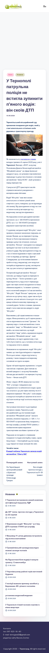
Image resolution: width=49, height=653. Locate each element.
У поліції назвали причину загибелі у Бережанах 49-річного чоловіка (22, 584)
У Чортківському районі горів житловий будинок (23, 572)
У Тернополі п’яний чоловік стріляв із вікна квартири (22, 606)
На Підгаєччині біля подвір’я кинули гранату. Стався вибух (21, 560)
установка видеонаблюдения (18, 595)
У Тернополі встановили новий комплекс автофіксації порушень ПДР (24, 501)
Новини (20, 75)
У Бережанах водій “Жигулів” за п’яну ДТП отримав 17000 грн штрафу (22, 525)
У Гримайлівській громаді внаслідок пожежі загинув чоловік (22, 549)
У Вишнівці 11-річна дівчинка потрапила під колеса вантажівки (23, 537)
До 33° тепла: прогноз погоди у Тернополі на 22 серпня (24, 513)
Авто (10, 75)
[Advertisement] (24, 38)
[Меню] (44, 6)
